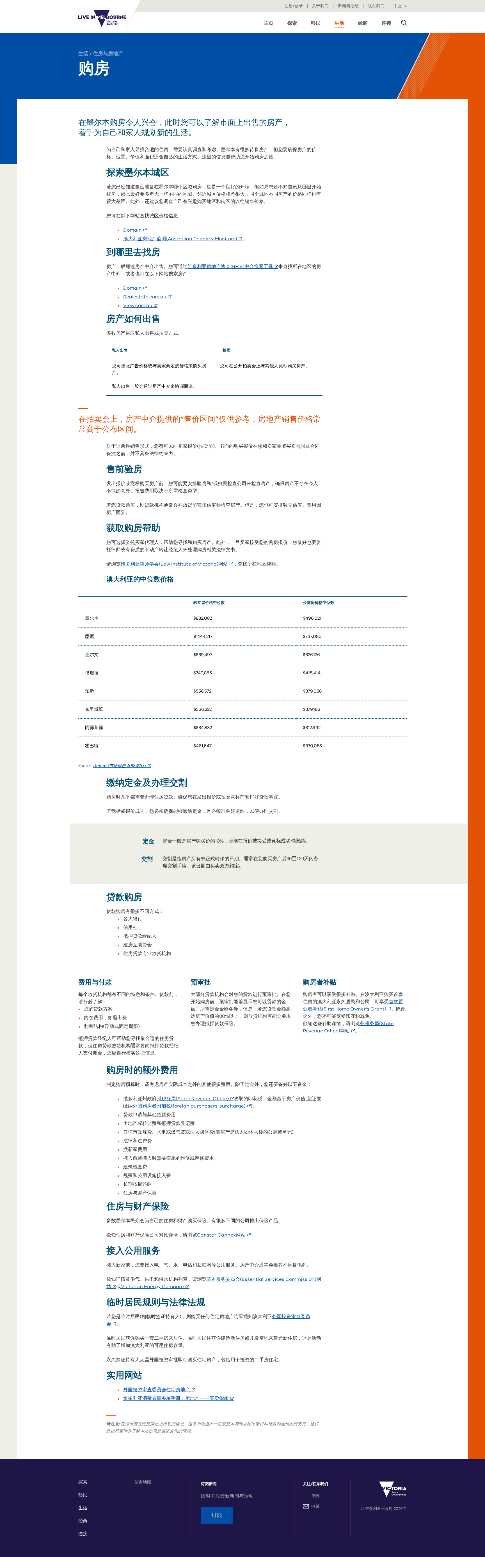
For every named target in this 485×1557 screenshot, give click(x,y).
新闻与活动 (349, 6)
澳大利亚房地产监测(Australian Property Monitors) (182, 239)
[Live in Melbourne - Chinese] (102, 18)
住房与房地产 (108, 53)
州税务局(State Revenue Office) (195, 1098)
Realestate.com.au (147, 297)
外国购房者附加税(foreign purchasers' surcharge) (192, 1106)
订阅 (217, 1515)
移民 (82, 1495)
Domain (135, 230)
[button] (404, 22)
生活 (83, 53)
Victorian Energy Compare (155, 1286)
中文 (398, 6)
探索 (82, 1482)
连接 (82, 1534)
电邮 (315, 1506)
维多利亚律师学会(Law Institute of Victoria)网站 (177, 564)
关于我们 (321, 6)
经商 (82, 1521)
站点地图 (142, 1482)
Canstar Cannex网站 (224, 1235)
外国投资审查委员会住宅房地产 (159, 1390)
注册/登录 (294, 6)
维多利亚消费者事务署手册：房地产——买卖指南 (178, 1398)
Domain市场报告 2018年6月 (122, 765)
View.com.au (140, 305)
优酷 (315, 1496)
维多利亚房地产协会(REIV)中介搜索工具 (232, 266)
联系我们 (377, 6)
